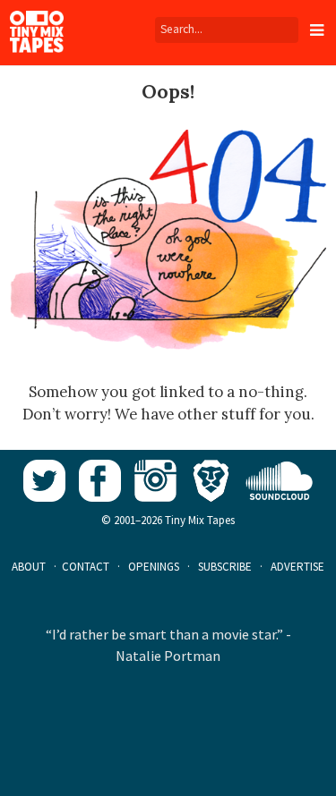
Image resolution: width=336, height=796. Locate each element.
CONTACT (85, 566)
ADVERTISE (297, 566)
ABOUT (29, 566)
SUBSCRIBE (225, 566)
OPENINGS (153, 566)
